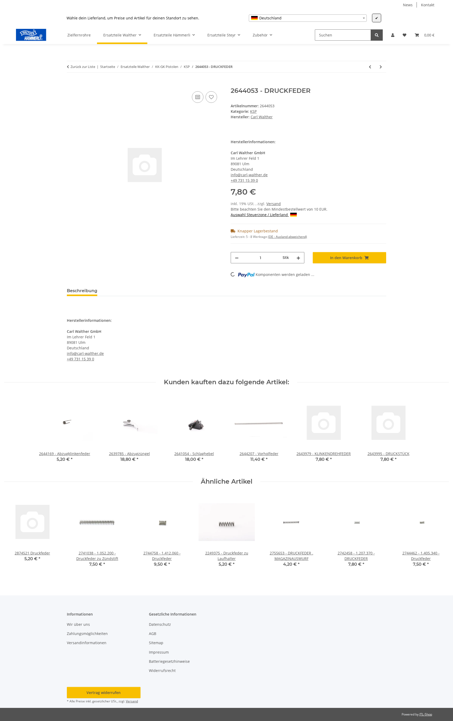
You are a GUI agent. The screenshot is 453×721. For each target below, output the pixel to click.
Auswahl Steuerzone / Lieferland (260, 214)
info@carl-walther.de (249, 174)
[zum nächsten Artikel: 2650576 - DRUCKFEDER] (380, 66)
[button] (392, 35)
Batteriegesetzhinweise (169, 661)
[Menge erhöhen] (298, 257)
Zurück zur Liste (83, 66)
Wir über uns (78, 624)
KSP (253, 111)
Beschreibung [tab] (82, 290)
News (408, 4)
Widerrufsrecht (162, 670)
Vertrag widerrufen (104, 692)
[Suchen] (377, 35)
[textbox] (307, 18)
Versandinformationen (86, 642)
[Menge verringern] (236, 257)
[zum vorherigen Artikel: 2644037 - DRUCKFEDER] (370, 66)
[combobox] (308, 18)
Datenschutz (160, 624)
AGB (152, 633)
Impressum (159, 652)
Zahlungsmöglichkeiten (87, 633)
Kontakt (427, 4)
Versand (273, 203)
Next (440, 534)
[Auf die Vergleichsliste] (197, 97)
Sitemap (156, 642)
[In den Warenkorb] (71, 84)
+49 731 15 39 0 (244, 180)
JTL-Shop (425, 714)
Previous (13, 534)
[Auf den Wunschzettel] (211, 97)
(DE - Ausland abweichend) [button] (287, 236)
